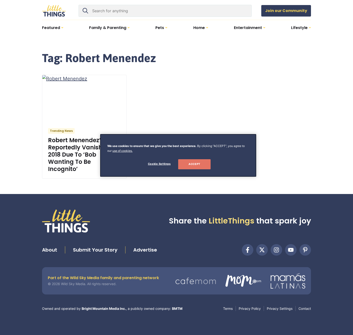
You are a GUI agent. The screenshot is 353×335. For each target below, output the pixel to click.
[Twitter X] (262, 250)
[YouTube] (291, 250)
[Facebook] (247, 250)
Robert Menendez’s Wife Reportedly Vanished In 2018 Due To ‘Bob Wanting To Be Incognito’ (83, 154)
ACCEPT (194, 164)
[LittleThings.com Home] (54, 11)
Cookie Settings (159, 163)
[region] (178, 155)
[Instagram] (276, 250)
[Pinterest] (305, 250)
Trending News (61, 131)
